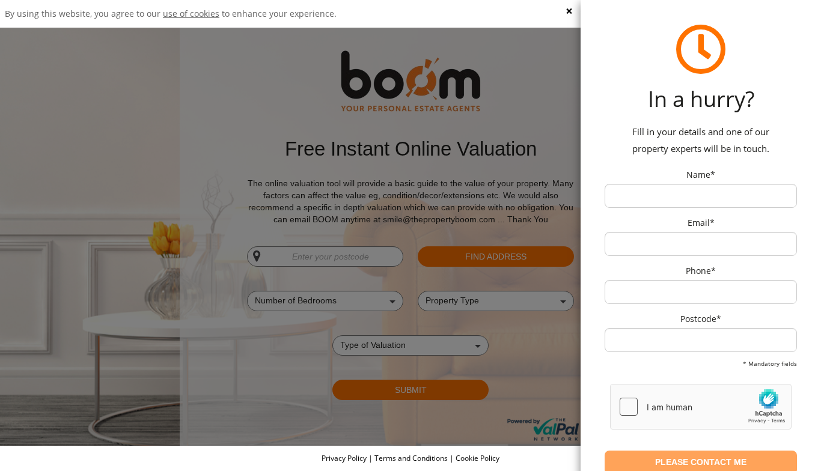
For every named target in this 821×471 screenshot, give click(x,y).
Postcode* (700, 318)
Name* (700, 174)
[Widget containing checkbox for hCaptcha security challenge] (701, 407)
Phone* (701, 270)
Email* (701, 222)
